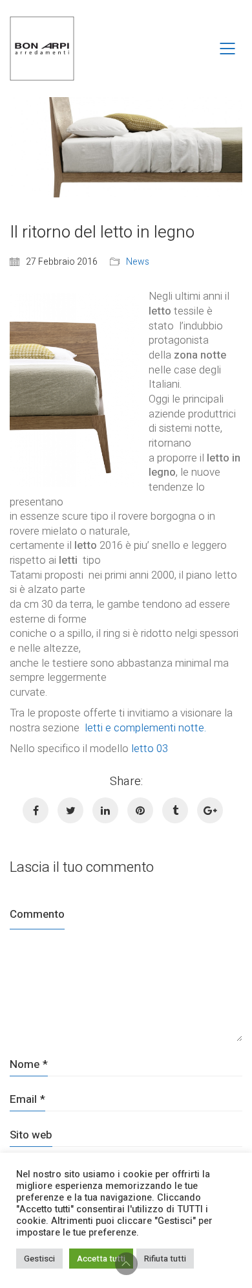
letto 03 (149, 748)
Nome (29, 1064)
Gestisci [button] (39, 1258)
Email (27, 1099)
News (137, 262)
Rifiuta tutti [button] (165, 1258)
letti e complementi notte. (145, 728)
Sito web (31, 1135)
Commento (37, 914)
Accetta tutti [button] (101, 1258)
